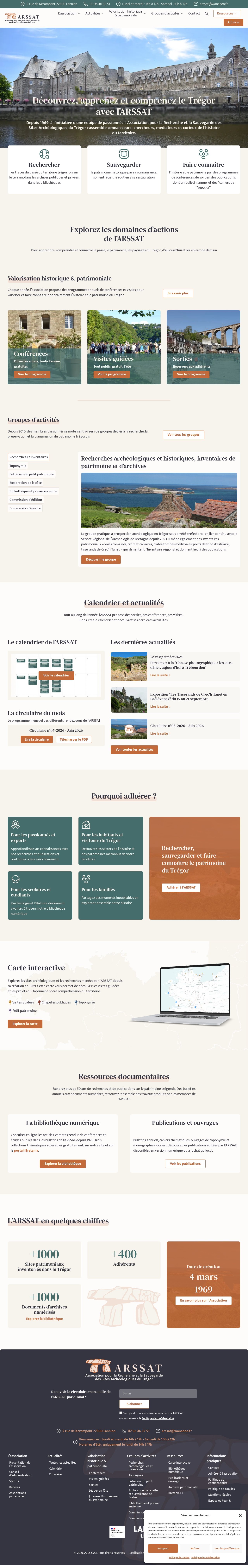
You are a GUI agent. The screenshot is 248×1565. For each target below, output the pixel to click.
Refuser (195, 1548)
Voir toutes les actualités (134, 750)
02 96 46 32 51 (100, 4)
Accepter (163, 1548)
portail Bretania (26, 1151)
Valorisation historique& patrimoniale (125, 13)
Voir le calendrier (56, 675)
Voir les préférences (227, 1548)
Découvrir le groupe (101, 559)
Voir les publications (185, 1164)
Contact (194, 13)
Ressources (225, 13)
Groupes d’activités (165, 13)
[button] (240, 1515)
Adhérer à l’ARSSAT (181, 887)
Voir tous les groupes (184, 435)
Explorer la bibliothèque (63, 1164)
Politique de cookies (179, 1557)
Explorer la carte (25, 1024)
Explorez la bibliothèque (44, 1319)
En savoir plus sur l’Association (203, 1300)
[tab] (28, 457)
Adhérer (233, 22)
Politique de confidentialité (205, 1557)
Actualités (92, 13)
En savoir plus (178, 293)
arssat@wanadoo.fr (177, 1431)
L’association (67, 13)
